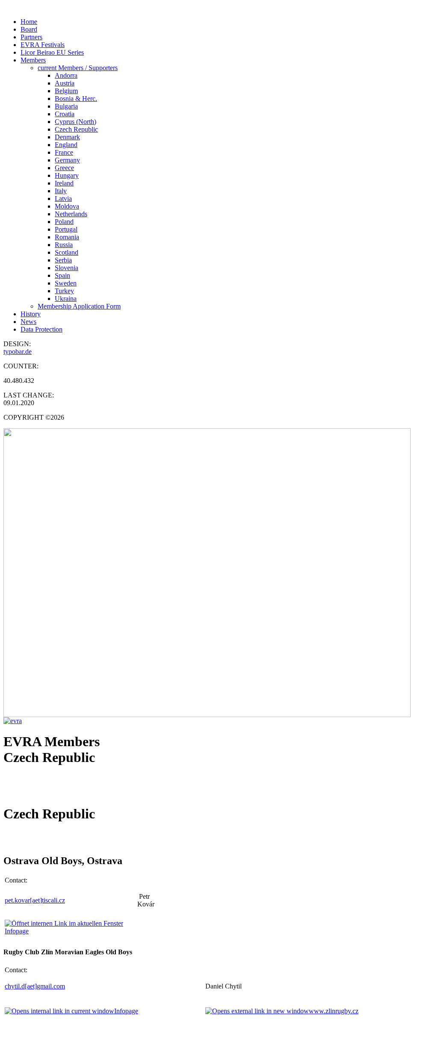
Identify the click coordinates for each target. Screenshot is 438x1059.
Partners (31, 37)
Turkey (64, 290)
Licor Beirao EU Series (52, 52)
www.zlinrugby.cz (333, 1011)
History (31, 314)
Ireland (64, 183)
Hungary (67, 175)
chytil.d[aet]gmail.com (35, 986)
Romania (67, 237)
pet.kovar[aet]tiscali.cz (35, 900)
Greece (64, 167)
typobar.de (17, 351)
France (64, 152)
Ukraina (66, 298)
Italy (61, 190)
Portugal (66, 229)
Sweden (66, 283)
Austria (64, 83)
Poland (64, 221)
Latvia (63, 198)
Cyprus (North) (75, 121)
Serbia (63, 260)
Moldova (67, 206)
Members (33, 60)
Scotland (66, 252)
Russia (64, 244)
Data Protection (41, 329)
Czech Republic (76, 129)
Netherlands (71, 214)
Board (29, 29)
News (28, 321)
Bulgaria (66, 106)
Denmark (67, 137)
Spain (62, 275)
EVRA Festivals (43, 44)
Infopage (126, 1011)
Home (29, 21)
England (66, 144)
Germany (67, 160)
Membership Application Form (79, 306)
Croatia (64, 114)
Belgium (66, 90)
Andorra (66, 75)
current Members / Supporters (78, 67)
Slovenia (66, 267)
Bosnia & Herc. (76, 98)
